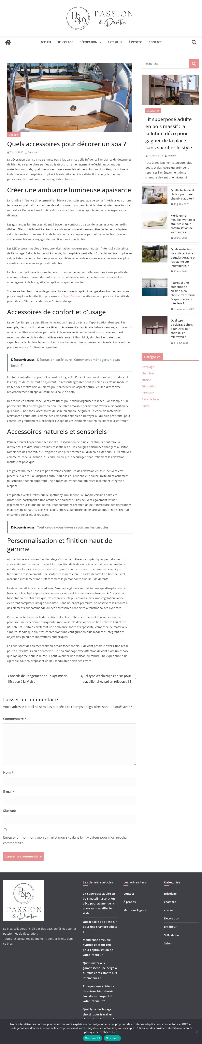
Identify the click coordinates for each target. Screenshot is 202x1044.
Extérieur (14, 134)
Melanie (32, 152)
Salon (145, 406)
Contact (155, 42)
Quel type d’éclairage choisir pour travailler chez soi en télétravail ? (106, 679)
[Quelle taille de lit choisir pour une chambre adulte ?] (154, 197)
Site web (9, 810)
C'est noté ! (92, 1038)
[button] (99, 42)
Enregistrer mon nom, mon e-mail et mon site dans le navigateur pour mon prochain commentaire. (66, 840)
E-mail (9, 791)
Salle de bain (150, 399)
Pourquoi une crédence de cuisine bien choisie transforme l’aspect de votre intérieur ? (183, 293)
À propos (135, 42)
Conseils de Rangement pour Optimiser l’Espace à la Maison (37, 679)
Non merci (112, 1038)
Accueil (46, 42)
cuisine (146, 380)
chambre (148, 373)
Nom (8, 772)
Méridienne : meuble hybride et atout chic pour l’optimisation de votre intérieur (183, 224)
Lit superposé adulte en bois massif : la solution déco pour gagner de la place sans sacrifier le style (168, 133)
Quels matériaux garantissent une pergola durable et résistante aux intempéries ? (183, 257)
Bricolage (65, 42)
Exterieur (115, 42)
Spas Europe (71, 296)
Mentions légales (134, 910)
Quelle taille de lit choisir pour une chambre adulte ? (182, 194)
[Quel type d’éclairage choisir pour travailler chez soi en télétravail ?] (154, 331)
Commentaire (14, 719)
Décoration (88, 42)
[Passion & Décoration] (8, 42)
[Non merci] (197, 1032)
